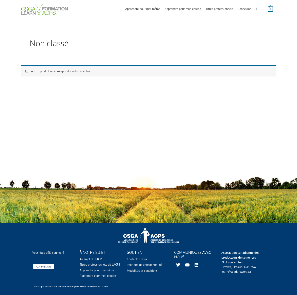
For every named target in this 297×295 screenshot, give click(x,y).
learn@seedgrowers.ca (236, 271)
